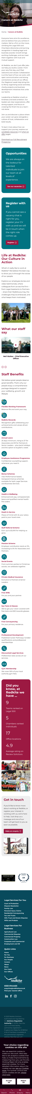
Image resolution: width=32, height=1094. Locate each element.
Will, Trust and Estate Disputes (16, 918)
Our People (8, 959)
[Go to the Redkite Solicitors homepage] (16, 13)
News (6, 967)
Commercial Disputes (12, 934)
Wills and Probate (11, 920)
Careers (7, 962)
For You (7, 955)
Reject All (23, 1081)
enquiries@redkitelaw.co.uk (14, 988)
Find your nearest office (13, 991)
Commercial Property (12, 937)
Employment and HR (12, 944)
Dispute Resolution (11, 906)
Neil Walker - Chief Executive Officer (16, 357)
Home (4, 32)
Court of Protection (11, 903)
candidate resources (10, 132)
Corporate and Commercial (14, 941)
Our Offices (8, 972)
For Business (9, 957)
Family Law (8, 908)
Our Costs (8, 969)
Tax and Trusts (9, 915)
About (6, 964)
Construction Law (11, 939)
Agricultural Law (10, 932)
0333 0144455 (10, 986)
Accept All (9, 1081)
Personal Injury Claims (12, 911)
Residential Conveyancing (14, 913)
